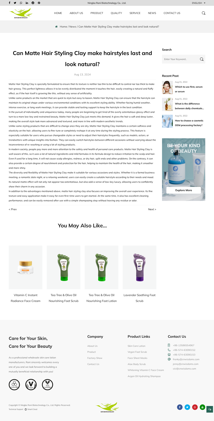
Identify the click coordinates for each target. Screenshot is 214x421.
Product (97, 13)
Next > (152, 209)
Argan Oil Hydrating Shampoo (144, 376)
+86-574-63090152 (184, 350)
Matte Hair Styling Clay (21, 84)
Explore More (183, 190)
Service (135, 13)
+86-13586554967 (183, 345)
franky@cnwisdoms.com (186, 359)
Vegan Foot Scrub (137, 351)
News (152, 13)
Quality (116, 13)
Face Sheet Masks (137, 358)
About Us (76, 13)
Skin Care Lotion (136, 345)
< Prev (13, 209)
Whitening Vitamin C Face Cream (146, 370)
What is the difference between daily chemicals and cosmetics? (188, 108)
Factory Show (94, 358)
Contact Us (172, 13)
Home (58, 13)
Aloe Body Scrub (137, 364)
